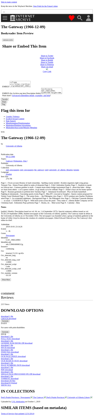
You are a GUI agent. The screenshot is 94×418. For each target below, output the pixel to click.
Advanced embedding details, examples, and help (31, 95)
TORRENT (9, 378)
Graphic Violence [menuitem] (12, 116)
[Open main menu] (5, 18)
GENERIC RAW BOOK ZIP (16, 343)
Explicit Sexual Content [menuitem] (15, 119)
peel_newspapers (12, 170)
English (9, 174)
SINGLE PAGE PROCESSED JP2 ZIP (20, 374)
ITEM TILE (10, 352)
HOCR (8, 347)
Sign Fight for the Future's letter (45, 6)
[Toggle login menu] (88, 18)
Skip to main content (9, 2)
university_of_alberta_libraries (61, 170)
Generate (5, 321)
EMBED (5, 87)
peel (46, 170)
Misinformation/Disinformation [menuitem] (18, 123)
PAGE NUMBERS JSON (15, 365)
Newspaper (10, 235)
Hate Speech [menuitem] (11, 121)
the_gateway (39, 170)
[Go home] (22, 18)
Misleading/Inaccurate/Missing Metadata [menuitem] (21, 128)
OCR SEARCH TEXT (14, 361)
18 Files (8, 381)
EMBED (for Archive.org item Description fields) (21, 93)
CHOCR (8, 318)
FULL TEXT (10, 339)
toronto (76, 170)
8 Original (9, 383)
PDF (7, 370)
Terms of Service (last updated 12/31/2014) (17, 414)
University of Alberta (14, 146)
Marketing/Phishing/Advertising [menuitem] (18, 125)
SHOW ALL (6, 385)
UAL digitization (18, 402)
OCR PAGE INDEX (13, 356)
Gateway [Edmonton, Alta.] (16, 161)
